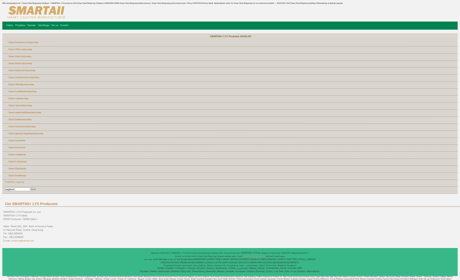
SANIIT (225, 259)
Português (180, 268)
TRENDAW (185, 262)
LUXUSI (208, 262)
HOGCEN (165, 262)
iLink (155, 259)
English (301, 271)
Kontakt (64, 25)
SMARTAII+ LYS (249, 253)
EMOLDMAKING (269, 259)
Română (175, 271)
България (240, 271)
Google (184, 259)
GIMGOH (311, 259)
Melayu (220, 271)
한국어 (269, 271)
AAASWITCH (244, 259)
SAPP (225, 262)
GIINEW (253, 262)
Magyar (252, 268)
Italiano (210, 268)
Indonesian (163, 271)
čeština (250, 271)
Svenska (292, 268)
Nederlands (221, 268)
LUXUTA (217, 262)
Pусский (144, 271)
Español (170, 268)
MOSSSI (175, 262)
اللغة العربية (242, 268)
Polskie (153, 271)
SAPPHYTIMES (214, 259)
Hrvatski (230, 271)
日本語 (232, 268)
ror (174, 259)
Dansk (261, 268)
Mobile (160, 268)
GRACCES (243, 262)
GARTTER (292, 259)
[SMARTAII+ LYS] (35, 19)
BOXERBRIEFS (291, 262)
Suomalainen (272, 268)
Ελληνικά (260, 271)
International (313, 271)
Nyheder (31, 25)
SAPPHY (281, 259)
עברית (293, 271)
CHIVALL (301, 259)
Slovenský (211, 271)
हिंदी (299, 268)
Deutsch (201, 268)
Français (191, 268)
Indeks (9, 25)
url (168, 259)
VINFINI (233, 259)
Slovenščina (198, 271)
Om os (54, 25)
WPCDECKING (264, 262)
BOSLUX (255, 259)
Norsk (283, 268)
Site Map (162, 259)
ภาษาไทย (278, 271)
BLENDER (278, 262)
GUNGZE (232, 262)
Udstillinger (43, 25)
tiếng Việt (185, 271)
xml (178, 259)
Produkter (20, 25)
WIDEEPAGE (199, 259)
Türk (287, 271)
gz (172, 259)
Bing (190, 259)
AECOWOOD (197, 262)
